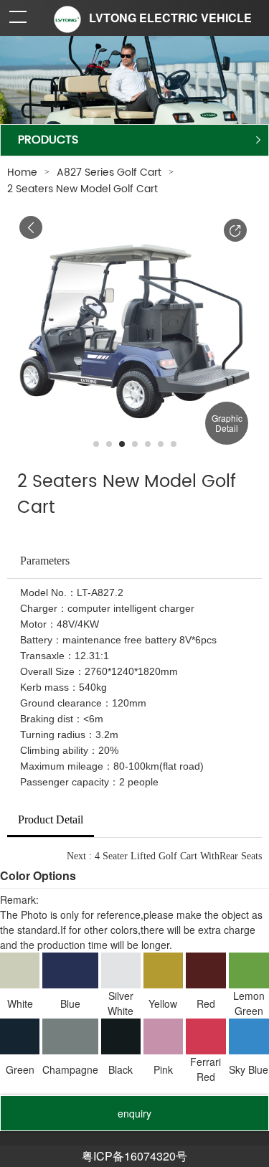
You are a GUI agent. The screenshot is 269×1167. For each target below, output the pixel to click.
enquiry (134, 1113)
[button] (235, 230)
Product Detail (50, 819)
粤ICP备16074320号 (134, 1156)
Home (22, 172)
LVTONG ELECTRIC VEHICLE (170, 17)
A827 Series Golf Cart (109, 172)
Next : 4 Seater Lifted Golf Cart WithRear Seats (164, 856)
